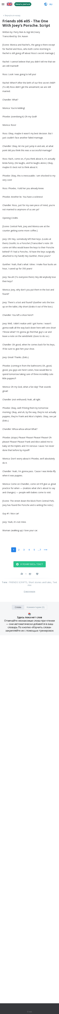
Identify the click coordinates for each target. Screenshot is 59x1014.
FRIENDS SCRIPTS (18, 582)
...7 (39, 549)
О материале (29, 591)
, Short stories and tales (39, 582)
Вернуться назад (12, 15)
